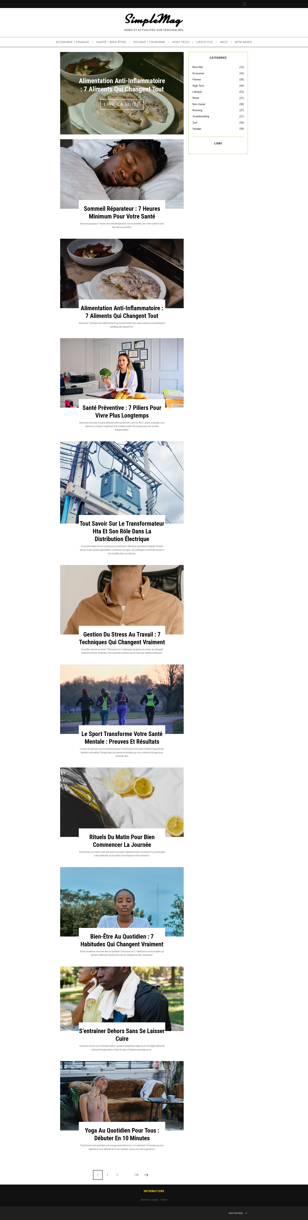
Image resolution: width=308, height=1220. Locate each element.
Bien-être (198, 67)
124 (136, 1174)
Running (197, 110)
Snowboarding (201, 116)
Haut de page (236, 1213)
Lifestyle (197, 91)
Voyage (197, 128)
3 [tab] (172, 91)
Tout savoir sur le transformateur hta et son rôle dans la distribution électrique (122, 531)
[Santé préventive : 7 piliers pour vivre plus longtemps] (122, 373)
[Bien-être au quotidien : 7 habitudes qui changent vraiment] (122, 902)
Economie (198, 73)
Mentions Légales (149, 1199)
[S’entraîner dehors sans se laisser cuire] (122, 999)
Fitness (197, 79)
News (196, 98)
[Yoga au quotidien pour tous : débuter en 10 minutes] (122, 1095)
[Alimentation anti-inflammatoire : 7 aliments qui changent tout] (122, 273)
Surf (195, 122)
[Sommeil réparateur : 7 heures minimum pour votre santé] (122, 174)
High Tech (198, 85)
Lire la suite (122, 104)
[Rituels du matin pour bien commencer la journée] (122, 802)
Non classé (199, 104)
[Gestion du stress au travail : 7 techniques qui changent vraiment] (122, 599)
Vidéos (164, 1199)
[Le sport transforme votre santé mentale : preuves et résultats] (122, 699)
